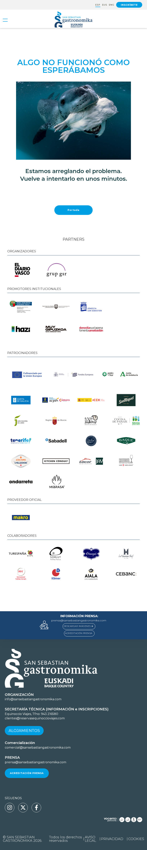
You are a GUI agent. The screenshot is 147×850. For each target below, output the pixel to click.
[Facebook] (36, 807)
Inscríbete (129, 4)
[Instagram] (9, 807)
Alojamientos (24, 730)
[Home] (73, 20)
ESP (97, 5)
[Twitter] (23, 807)
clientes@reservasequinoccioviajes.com (35, 718)
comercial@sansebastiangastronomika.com (38, 747)
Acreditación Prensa (27, 773)
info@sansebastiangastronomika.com (33, 699)
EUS (104, 5)
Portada (73, 210)
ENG (111, 5)
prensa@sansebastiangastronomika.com (78, 620)
